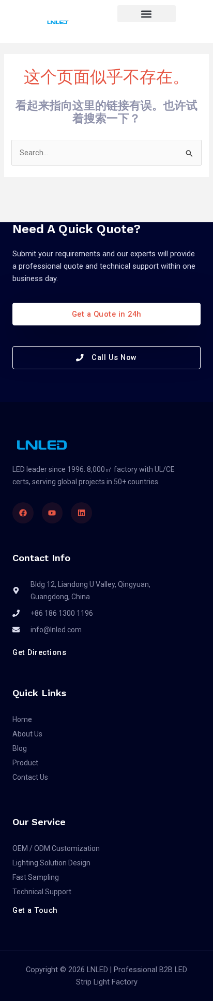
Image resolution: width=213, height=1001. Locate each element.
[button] (146, 13)
